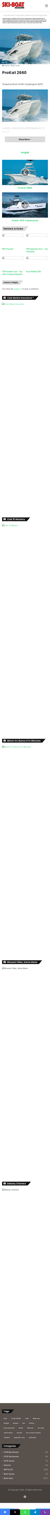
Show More (24, 139)
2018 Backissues (11, 1452)
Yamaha (7, 1437)
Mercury (30, 1428)
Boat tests (15, 65)
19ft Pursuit (7, 249)
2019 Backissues (11, 1456)
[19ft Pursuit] (13, 240)
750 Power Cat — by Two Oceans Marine (12, 273)
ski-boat (41, 1428)
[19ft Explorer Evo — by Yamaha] (37, 240)
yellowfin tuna (19, 1437)
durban (15, 1423)
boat (5, 1418)
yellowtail (32, 1437)
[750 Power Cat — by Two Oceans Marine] (13, 262)
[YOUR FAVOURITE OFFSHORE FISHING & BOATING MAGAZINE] (25, 20)
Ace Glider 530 (33, 271)
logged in (18, 289)
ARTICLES (8, 1469)
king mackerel (9, 1428)
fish (23, 1423)
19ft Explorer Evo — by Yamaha (37, 250)
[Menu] (46, 7)
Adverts (7, 1465)
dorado (6, 1423)
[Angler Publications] (13, 5)
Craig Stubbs (16, 1418)
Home (6, 65)
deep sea (36, 1418)
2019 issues (9, 1461)
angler (25, 152)
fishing (31, 1423)
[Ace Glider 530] (37, 262)
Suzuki (19, 1433)
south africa (8, 1433)
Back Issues (9, 1474)
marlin (20, 1428)
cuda (27, 1418)
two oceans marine (33, 1433)
